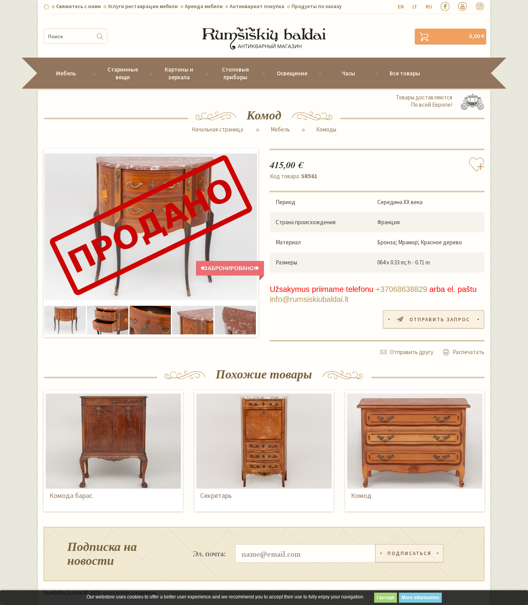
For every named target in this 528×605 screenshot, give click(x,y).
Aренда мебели (204, 6)
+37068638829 (401, 289)
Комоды (326, 129)
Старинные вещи (122, 73)
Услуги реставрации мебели (143, 6)
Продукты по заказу (316, 6)
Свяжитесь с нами (78, 6)
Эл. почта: (209, 553)
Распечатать (468, 352)
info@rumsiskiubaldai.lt (309, 299)
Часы (348, 73)
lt (414, 6)
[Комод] (150, 226)
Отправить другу (411, 352)
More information (420, 597)
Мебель (66, 73)
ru (429, 6)
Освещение (292, 73)
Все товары (405, 73)
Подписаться (409, 553)
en (401, 6)
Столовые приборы (235, 73)
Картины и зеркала (179, 73)
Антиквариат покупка (257, 6)
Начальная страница (217, 129)
